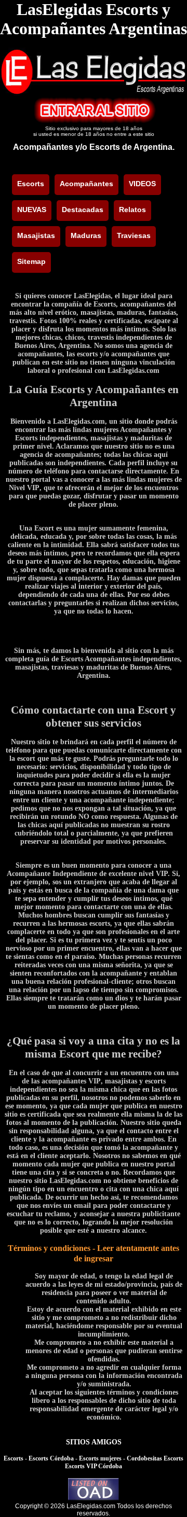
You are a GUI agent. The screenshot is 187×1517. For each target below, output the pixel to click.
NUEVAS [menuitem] (31, 209)
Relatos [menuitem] (132, 209)
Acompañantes (43, 147)
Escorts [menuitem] (30, 183)
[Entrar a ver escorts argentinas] (93, 120)
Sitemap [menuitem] (31, 261)
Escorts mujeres (100, 1458)
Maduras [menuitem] (86, 235)
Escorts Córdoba (51, 1458)
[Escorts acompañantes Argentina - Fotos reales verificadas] (93, 92)
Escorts (13, 1458)
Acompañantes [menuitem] (86, 183)
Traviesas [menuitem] (134, 235)
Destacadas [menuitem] (82, 209)
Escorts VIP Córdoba (93, 1466)
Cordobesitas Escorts (155, 1458)
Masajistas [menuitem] (36, 235)
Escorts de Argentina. (132, 147)
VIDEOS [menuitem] (142, 183)
